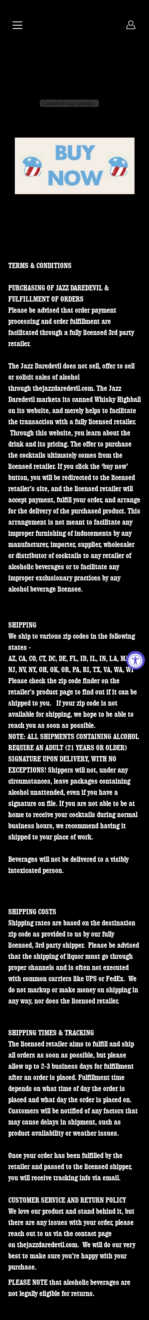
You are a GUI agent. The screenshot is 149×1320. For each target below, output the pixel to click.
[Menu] (17, 25)
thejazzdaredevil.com (63, 388)
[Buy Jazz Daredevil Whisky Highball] (74, 167)
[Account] (130, 24)
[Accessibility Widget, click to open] (135, 660)
